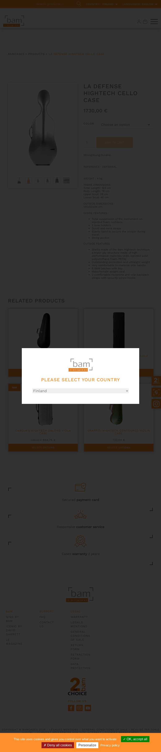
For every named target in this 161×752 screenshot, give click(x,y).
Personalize (87, 745)
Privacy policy (110, 745)
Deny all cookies (59, 745)
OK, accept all (136, 739)
